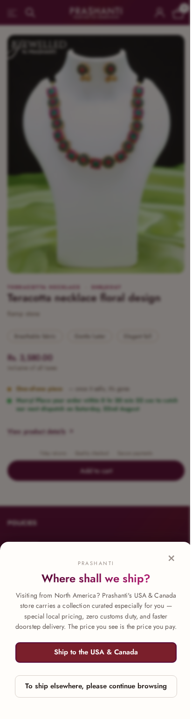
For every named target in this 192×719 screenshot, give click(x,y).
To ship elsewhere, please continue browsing (96, 686)
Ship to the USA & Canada (96, 652)
